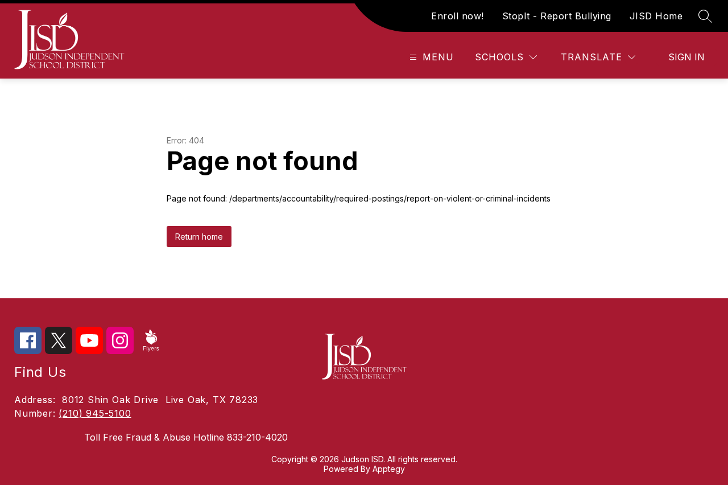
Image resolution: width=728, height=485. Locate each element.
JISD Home (656, 16)
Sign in (686, 57)
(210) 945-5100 (95, 413)
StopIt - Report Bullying (556, 16)
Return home (199, 236)
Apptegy (389, 469)
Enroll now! (457, 16)
